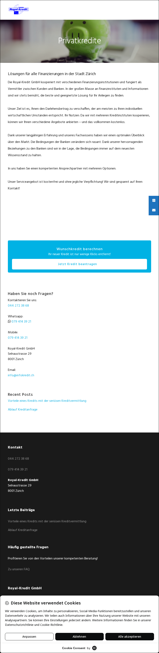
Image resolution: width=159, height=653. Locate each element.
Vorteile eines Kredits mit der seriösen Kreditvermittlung (47, 401)
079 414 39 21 (21, 321)
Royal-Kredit (22, 9)
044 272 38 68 (18, 305)
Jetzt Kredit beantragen (77, 264)
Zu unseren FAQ (19, 569)
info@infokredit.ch (21, 375)
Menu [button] (146, 9)
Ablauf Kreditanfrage (22, 409)
